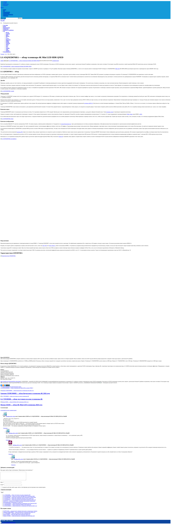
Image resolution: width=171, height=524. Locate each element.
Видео (4, 9)
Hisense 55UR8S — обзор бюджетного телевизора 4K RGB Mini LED (19, 515)
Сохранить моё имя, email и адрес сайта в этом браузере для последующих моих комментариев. (24, 487)
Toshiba (7, 48)
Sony (7, 45)
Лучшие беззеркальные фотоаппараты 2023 (11, 386)
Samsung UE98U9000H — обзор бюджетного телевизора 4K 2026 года (25, 393)
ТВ (4, 11)
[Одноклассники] (3, 385)
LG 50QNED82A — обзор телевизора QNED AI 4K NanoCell (17, 504)
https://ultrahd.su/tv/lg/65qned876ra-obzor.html (10, 381)
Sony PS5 (45, 245)
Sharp (7, 44)
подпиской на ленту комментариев (8, 410)
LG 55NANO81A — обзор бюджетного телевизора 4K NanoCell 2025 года (20, 505)
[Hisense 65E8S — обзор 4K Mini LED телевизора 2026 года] (14, 402)
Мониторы (5, 15)
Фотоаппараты (6, 12)
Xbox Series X (52, 245)
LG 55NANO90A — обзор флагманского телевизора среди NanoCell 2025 (20, 503)
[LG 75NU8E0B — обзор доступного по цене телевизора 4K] (15, 396)
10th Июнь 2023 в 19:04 (10, 416)
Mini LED (117, 68)
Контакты (5, 5)
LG (6, 37)
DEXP (7, 32)
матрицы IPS (20, 132)
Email (2, 484)
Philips (7, 41)
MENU (2, 7)
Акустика (5, 25)
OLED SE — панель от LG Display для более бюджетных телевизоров (19, 501)
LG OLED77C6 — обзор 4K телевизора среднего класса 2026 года (18, 498)
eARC (140, 114)
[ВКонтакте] (1, 385)
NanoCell (61, 136)
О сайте (5, 2)
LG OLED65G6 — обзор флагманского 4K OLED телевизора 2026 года (19, 499)
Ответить (5, 428)
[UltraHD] (3, 19)
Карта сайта (6, 4)
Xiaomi (7, 50)
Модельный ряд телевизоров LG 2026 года (13, 502)
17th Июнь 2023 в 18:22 (18, 459)
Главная (5, 1)
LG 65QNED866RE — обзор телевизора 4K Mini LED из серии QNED (17, 388)
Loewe (7, 38)
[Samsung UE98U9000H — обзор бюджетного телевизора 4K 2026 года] (17, 390)
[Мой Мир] (5, 385)
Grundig (8, 33)
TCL (7, 47)
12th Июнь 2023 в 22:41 (17, 445)
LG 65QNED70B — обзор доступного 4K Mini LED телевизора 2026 (19, 496)
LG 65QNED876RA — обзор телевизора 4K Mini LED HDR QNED (24, 60)
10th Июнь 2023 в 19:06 (13, 433)
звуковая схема (109, 112)
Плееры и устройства (8, 14)
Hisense (7, 36)
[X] (7, 385)
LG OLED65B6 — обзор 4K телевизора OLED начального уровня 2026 (19, 497)
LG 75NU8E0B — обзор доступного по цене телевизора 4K (22, 399)
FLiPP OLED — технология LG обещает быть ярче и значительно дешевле (20, 511)
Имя (2, 482)
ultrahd (2, 60)
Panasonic (8, 39)
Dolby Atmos (130, 114)
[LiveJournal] (9, 385)
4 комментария (55, 60)
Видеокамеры (6, 13)
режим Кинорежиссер (66, 124)
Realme (7, 42)
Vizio (7, 49)
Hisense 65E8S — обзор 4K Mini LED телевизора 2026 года (21, 405)
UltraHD (3, 20)
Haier (7, 35)
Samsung (8, 43)
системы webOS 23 (88, 103)
